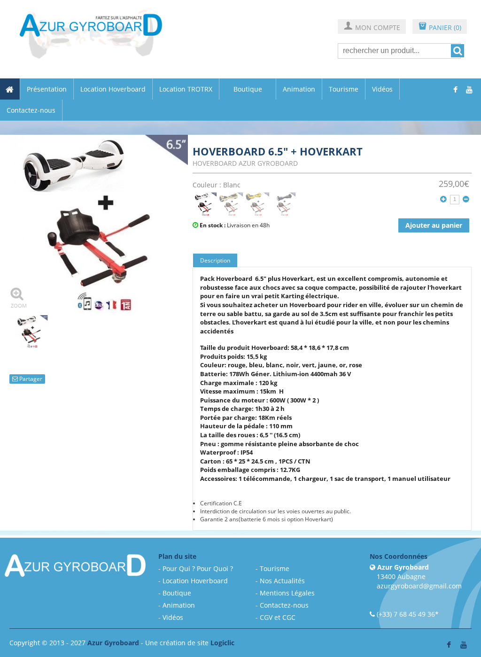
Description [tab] (215, 260)
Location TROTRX (185, 89)
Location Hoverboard (113, 89)
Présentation (47, 89)
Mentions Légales (287, 592)
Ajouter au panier (433, 225)
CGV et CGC (277, 617)
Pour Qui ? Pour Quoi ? (198, 568)
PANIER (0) (439, 27)
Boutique (247, 89)
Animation (299, 89)
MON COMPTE (371, 27)
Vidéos (382, 89)
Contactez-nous (31, 110)
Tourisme (343, 89)
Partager (30, 379)
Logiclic (222, 642)
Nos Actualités (282, 580)
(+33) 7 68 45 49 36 (406, 614)
